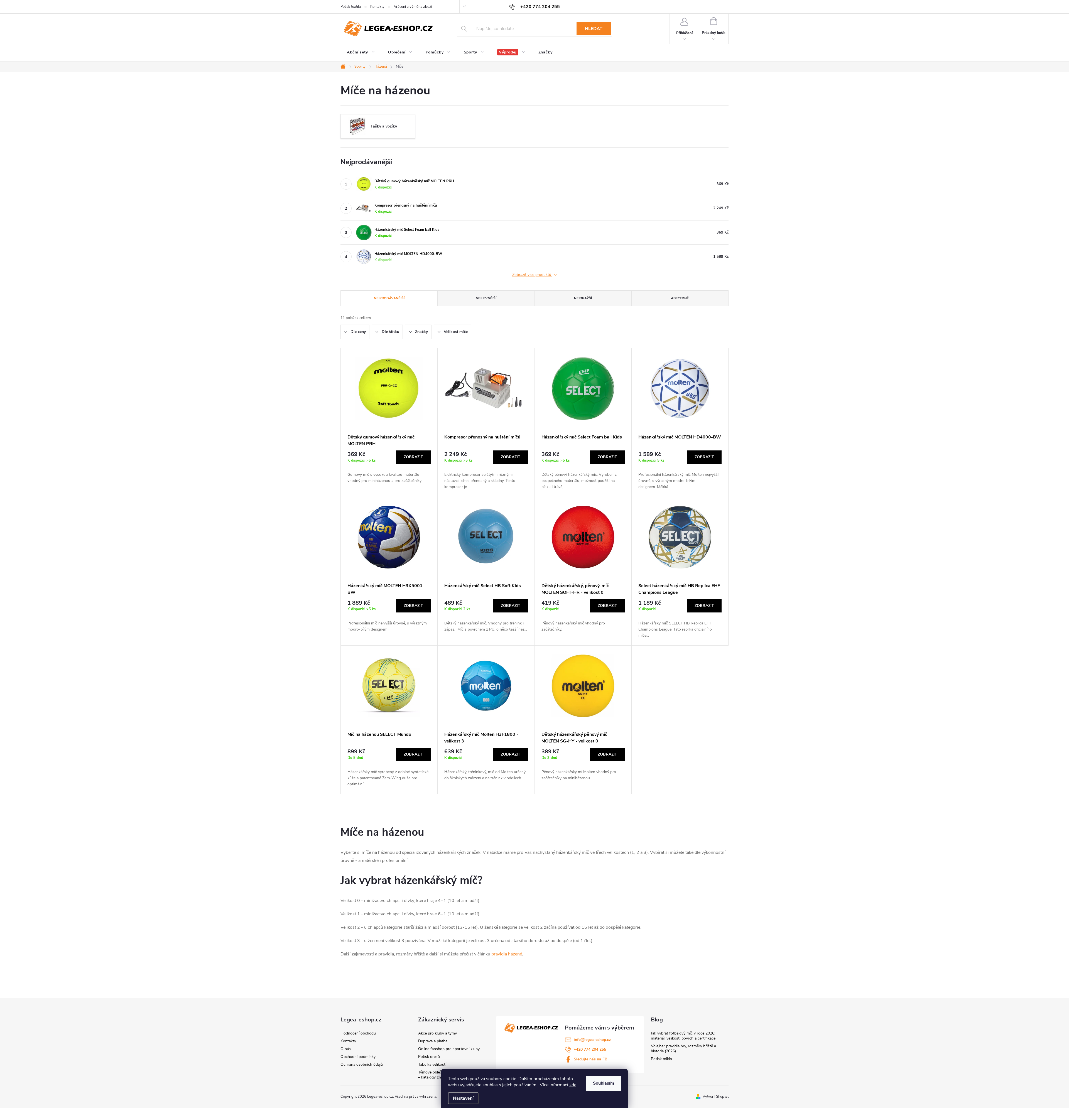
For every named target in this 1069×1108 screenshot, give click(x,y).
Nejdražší (583, 298)
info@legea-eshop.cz (592, 1039)
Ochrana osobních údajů (361, 1064)
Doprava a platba (432, 1041)
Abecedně (680, 298)
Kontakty (377, 6)
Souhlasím (603, 1083)
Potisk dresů (429, 1056)
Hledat (593, 29)
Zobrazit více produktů (532, 275)
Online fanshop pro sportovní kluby (449, 1048)
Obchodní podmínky (358, 1056)
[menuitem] (361, 52)
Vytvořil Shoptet (716, 1096)
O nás (345, 1048)
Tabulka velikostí (432, 1064)
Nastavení (463, 1098)
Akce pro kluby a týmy (437, 1033)
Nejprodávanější (389, 298)
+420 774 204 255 (590, 1049)
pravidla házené (506, 954)
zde (572, 1085)
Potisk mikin (661, 1059)
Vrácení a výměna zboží (413, 6)
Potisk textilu (350, 6)
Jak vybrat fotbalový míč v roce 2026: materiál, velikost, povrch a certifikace (683, 1036)
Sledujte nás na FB (590, 1059)
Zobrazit (413, 457)
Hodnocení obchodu (358, 1033)
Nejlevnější (486, 298)
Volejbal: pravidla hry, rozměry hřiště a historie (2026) (683, 1048)
